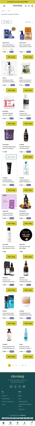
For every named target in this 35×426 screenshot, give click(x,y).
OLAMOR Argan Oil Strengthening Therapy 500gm (25, 314)
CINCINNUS (6, 144)
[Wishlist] (29, 6)
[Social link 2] (15, 386)
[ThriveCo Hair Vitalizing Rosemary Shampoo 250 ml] (26, 101)
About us (4, 396)
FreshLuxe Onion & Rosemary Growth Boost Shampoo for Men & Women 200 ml (8, 215)
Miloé (4, 78)
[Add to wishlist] (3, 57)
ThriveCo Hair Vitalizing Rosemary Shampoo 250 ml (24, 115)
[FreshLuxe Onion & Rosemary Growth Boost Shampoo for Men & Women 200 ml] (9, 201)
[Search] (26, 6)
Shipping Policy (23, 401)
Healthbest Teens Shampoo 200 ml (24, 214)
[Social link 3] (19, 386)
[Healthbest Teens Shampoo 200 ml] (26, 201)
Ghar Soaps (6, 42)
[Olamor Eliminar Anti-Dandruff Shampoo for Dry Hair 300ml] (9, 334)
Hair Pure (5, 244)
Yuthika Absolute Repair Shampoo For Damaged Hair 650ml (25, 181)
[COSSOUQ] (17, 377)
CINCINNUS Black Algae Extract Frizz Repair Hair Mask (9, 148)
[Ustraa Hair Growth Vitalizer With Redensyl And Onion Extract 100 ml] (9, 301)
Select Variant (11, 157)
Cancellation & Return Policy (25, 405)
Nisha (21, 78)
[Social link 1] (11, 386)
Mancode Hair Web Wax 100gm (24, 247)
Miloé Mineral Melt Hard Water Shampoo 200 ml (9, 81)
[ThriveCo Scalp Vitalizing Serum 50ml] (26, 268)
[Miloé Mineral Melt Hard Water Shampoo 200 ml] (9, 68)
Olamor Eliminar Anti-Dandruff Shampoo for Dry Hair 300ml (9, 348)
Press (3, 404)
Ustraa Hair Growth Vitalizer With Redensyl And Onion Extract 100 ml (9, 315)
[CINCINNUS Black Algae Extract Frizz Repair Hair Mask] (9, 135)
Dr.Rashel (5, 111)
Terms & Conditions (8, 401)
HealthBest (22, 211)
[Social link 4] (24, 386)
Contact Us (21, 409)
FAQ (19, 398)
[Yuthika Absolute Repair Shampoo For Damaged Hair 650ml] (26, 168)
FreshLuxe (5, 211)
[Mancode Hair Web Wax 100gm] (26, 235)
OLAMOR (21, 144)
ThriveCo (22, 111)
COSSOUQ (23, 415)
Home (3, 11)
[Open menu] (4, 5)
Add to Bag (11, 57)
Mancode (22, 244)
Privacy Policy (6, 398)
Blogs (20, 396)
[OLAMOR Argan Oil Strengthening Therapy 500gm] (26, 301)
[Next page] (25, 365)
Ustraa (5, 311)
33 (22, 365)
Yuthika (21, 178)
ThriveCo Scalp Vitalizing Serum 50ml (25, 280)
